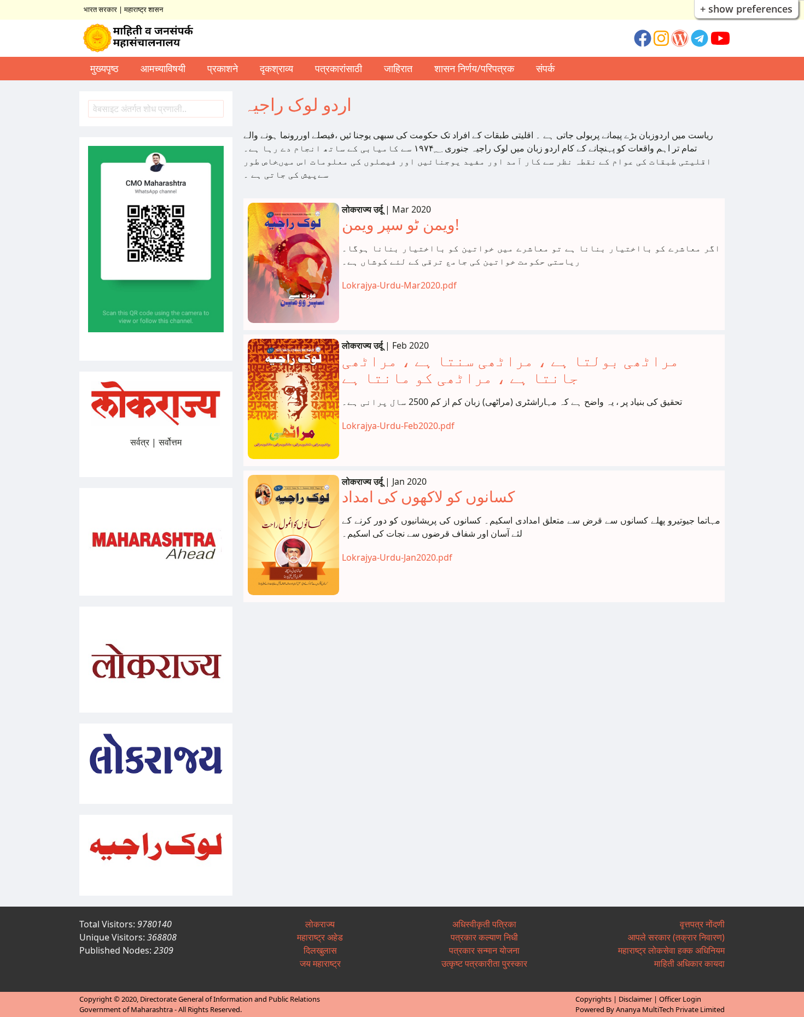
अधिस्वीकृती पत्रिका (484, 924)
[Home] (143, 38)
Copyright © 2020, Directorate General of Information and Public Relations (199, 999)
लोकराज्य (320, 924)
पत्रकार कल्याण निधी (484, 937)
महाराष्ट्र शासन (143, 9)
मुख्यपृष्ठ (104, 68)
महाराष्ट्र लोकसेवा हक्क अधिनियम (671, 950)
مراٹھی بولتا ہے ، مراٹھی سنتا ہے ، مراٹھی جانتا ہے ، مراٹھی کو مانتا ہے (510, 369)
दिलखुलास (320, 950)
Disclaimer (635, 999)
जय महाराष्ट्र (320, 963)
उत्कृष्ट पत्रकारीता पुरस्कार (484, 963)
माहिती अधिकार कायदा (689, 963)
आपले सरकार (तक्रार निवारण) (676, 937)
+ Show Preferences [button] (746, 8)
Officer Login (680, 999)
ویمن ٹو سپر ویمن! (400, 224)
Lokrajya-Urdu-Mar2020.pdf (399, 285)
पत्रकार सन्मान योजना (484, 950)
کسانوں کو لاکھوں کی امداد (428, 496)
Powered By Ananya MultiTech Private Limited (650, 1009)
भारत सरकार (100, 9)
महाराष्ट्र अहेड (320, 937)
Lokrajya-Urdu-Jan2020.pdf (397, 557)
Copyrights (593, 999)
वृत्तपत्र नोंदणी (702, 924)
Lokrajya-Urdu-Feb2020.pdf (398, 426)
